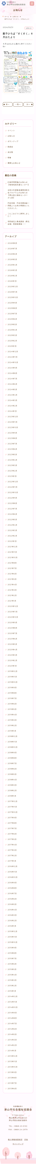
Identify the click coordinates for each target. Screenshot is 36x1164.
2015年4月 (12, 975)
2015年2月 (12, 986)
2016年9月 (12, 883)
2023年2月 (12, 471)
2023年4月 (12, 460)
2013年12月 (13, 1056)
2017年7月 (12, 828)
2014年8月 (12, 1018)
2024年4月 (13, 395)
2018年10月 (13, 747)
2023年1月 (12, 476)
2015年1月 (12, 991)
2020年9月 (12, 623)
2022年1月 (12, 541)
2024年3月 (12, 400)
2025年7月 (12, 314)
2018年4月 (12, 780)
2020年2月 (12, 660)
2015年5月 (12, 969)
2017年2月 (12, 856)
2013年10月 (13, 1067)
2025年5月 (12, 324)
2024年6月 (12, 384)
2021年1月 (12, 601)
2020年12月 (13, 606)
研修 (9, 158)
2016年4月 (12, 910)
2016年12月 (13, 866)
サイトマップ (18, 1144)
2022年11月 (13, 487)
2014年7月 (12, 1024)
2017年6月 (12, 834)
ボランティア (13, 141)
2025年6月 (12, 319)
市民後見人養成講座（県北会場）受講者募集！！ (19, 223)
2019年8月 (12, 693)
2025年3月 (12, 335)
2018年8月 (12, 758)
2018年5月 (12, 774)
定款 (26, 1140)
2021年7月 (12, 568)
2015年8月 (12, 953)
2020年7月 (12, 633)
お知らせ (11, 136)
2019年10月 (13, 682)
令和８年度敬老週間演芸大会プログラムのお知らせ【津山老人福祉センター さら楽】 (19, 194)
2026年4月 (12, 265)
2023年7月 (12, 444)
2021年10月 (13, 557)
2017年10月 (13, 812)
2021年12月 (13, 547)
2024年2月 (12, 406)
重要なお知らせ (14, 163)
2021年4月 (12, 585)
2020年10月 (13, 617)
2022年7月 (12, 509)
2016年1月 (12, 926)
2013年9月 (12, 1072)
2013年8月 (12, 1078)
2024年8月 (12, 373)
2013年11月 (12, 1061)
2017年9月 (12, 818)
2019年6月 (12, 704)
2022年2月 (12, 536)
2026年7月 (12, 249)
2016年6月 (12, 899)
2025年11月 (12, 292)
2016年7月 (12, 893)
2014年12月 (13, 996)
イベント (11, 130)
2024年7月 (12, 379)
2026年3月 (12, 270)
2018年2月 (12, 791)
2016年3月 (12, 915)
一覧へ (18, 104)
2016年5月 (12, 904)
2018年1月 (12, 796)
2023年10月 (13, 427)
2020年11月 (13, 612)
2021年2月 (12, 595)
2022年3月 (12, 530)
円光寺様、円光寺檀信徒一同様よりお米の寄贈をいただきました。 (19, 205)
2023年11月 (13, 422)
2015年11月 (12, 937)
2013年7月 (12, 1083)
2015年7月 (12, 959)
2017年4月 (12, 845)
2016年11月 (12, 872)
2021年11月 (12, 552)
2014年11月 (12, 1002)
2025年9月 (12, 303)
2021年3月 (12, 590)
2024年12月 (13, 352)
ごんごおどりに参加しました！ (19, 215)
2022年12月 (13, 482)
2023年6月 (12, 449)
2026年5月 (12, 259)
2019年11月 (12, 677)
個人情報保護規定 (15, 1140)
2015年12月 (12, 931)
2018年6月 (12, 769)
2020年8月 (12, 628)
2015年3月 (12, 980)
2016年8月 (12, 888)
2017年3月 (12, 850)
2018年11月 (12, 742)
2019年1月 (12, 731)
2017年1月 (12, 861)
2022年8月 (12, 503)
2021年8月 (12, 563)
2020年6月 (12, 639)
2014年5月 (12, 1034)
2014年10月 (13, 1007)
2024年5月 (12, 389)
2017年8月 (12, 823)
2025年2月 (12, 341)
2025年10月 (13, 297)
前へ (8, 104)
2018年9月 (12, 753)
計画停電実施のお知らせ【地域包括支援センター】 (19, 183)
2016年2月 (12, 921)
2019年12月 (13, 671)
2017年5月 (12, 839)
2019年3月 (12, 720)
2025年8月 (12, 308)
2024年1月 (12, 411)
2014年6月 (12, 1029)
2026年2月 (12, 276)
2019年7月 (12, 698)
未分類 (10, 152)
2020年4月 (13, 650)
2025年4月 (12, 330)
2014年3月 (12, 1040)
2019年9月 (12, 688)
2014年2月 (12, 1045)
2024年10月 (13, 362)
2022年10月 (13, 492)
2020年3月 (12, 655)
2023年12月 (13, 417)
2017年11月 (12, 807)
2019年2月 (12, 725)
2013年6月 (12, 1089)
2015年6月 (12, 964)
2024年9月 (12, 368)
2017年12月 (13, 801)
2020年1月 (12, 666)
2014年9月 (12, 1013)
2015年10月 (13, 942)
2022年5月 (12, 520)
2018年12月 (13, 736)
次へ (28, 104)
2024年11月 (13, 357)
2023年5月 (12, 455)
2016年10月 (13, 877)
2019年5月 (12, 709)
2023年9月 (12, 433)
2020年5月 (12, 644)
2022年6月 (12, 514)
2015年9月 (12, 948)
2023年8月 (12, 438)
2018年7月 (12, 763)
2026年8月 (12, 243)
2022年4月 (12, 525)
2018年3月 (12, 785)
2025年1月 (12, 346)
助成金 (10, 147)
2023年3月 (12, 465)
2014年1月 (12, 1051)
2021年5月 (12, 579)
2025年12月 (13, 287)
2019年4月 (12, 715)
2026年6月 (12, 254)
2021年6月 (12, 574)
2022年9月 (12, 498)
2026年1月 (12, 281)
